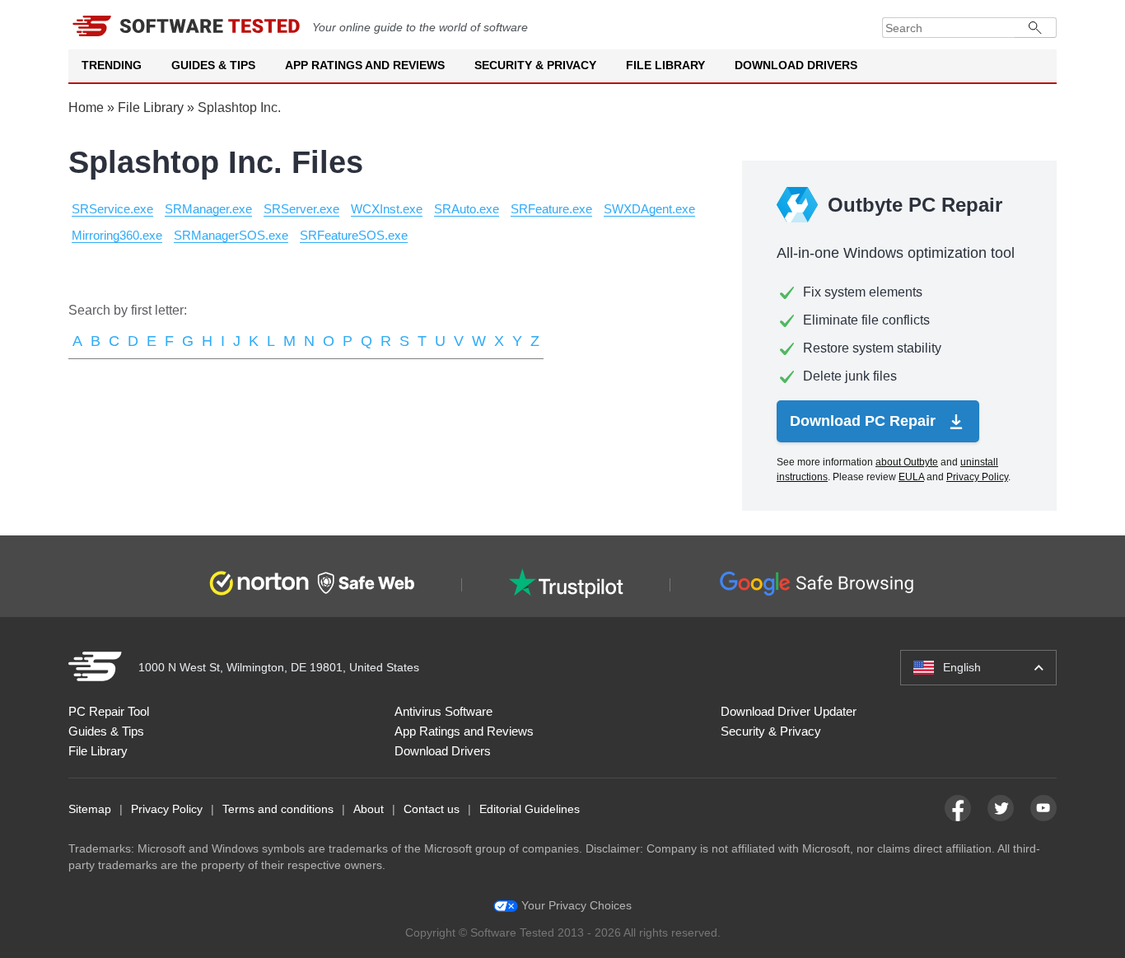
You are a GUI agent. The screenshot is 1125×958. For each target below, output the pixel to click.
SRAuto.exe (466, 209)
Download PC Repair (865, 421)
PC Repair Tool (108, 711)
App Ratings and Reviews (365, 65)
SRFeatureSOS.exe (354, 235)
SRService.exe (112, 209)
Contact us (432, 808)
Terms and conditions (278, 808)
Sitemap (89, 808)
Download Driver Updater (789, 711)
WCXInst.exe (386, 209)
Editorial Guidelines (529, 808)
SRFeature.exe (551, 209)
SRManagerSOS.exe (231, 235)
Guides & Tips (213, 65)
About (368, 808)
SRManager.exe (208, 209)
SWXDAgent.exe (649, 209)
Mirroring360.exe (117, 235)
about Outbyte (906, 462)
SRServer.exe (301, 209)
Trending (112, 65)
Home (86, 107)
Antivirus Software (443, 711)
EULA (911, 477)
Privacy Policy (977, 477)
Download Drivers (796, 65)
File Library (665, 65)
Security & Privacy (535, 65)
